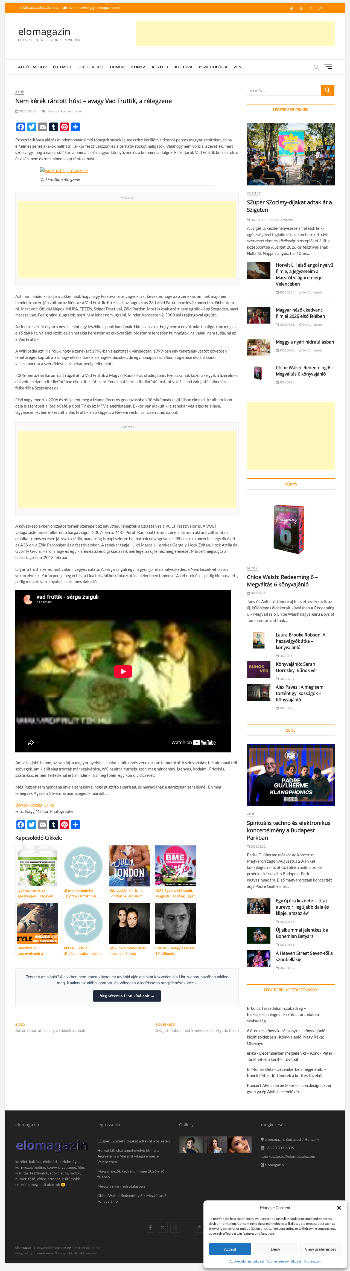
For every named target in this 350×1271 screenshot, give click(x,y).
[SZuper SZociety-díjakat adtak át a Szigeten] (290, 154)
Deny (275, 1249)
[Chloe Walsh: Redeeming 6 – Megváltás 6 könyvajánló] (258, 373)
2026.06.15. (287, 656)
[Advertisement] (235, 33)
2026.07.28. (287, 350)
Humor (117, 67)
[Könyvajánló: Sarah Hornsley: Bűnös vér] (258, 669)
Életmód (62, 67)
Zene (239, 67)
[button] (339, 1208)
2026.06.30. (258, 846)
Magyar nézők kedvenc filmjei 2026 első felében (300, 313)
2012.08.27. (28, 111)
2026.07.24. (287, 382)
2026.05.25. (287, 921)
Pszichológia (213, 67)
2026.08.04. (287, 292)
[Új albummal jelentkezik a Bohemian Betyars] (258, 935)
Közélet (160, 67)
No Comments (283, 220)
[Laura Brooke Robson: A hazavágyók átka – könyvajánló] (258, 640)
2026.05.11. (287, 944)
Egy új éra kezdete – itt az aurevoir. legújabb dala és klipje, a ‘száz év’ (302, 907)
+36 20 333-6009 (279, 1147)
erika (251, 1053)
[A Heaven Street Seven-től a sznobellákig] (258, 958)
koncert (66, 111)
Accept (230, 1249)
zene (77, 111)
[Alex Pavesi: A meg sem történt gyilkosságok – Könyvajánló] (258, 692)
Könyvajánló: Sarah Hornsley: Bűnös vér (296, 667)
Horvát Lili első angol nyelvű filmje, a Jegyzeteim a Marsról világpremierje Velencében (304, 274)
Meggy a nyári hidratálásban (305, 342)
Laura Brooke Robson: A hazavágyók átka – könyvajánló (300, 641)
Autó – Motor (32, 67)
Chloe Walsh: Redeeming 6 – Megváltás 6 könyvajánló (305, 371)
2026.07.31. (287, 324)
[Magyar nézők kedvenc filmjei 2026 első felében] (258, 315)
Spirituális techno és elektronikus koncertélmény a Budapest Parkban (289, 830)
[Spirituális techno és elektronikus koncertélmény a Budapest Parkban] (290, 775)
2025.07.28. (287, 708)
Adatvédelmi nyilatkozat (246, 1261)
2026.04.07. (287, 968)
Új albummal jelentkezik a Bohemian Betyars (302, 933)
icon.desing (62, 1248)
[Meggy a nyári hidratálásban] (258, 347)
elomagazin (44, 31)
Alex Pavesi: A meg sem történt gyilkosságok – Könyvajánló (299, 693)
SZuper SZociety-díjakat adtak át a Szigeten (133, 1141)
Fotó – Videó (90, 67)
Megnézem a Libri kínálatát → (127, 996)
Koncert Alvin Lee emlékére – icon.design (283, 1085)
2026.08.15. (258, 220)
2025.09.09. (287, 678)
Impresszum (313, 1261)
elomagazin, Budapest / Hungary (291, 1139)
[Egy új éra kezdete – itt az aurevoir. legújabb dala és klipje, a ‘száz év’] (258, 906)
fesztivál (54, 111)
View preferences (320, 1249)
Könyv (138, 67)
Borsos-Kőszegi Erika (34, 804)
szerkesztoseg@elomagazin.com (94, 7)
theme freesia (43, 1253)
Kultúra (183, 67)
